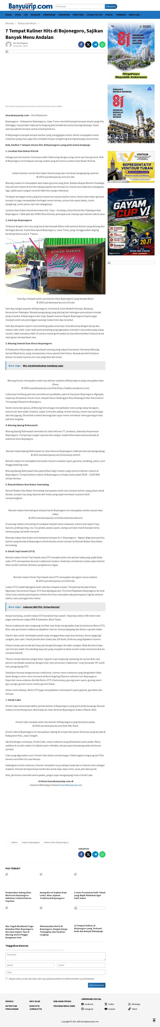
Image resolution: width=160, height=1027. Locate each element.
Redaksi (9, 1001)
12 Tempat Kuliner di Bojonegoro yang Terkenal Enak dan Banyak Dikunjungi (88, 928)
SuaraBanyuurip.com (71, 785)
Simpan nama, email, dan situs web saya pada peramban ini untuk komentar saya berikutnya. (52, 978)
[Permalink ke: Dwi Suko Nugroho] (8, 44)
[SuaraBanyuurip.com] (30, 6)
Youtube (111, 1009)
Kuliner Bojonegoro (31, 842)
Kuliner (14, 842)
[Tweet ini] (88, 44)
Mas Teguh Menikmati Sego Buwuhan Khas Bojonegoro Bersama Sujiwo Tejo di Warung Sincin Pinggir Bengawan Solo (19, 932)
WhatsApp (136, 1004)
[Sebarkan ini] (81, 44)
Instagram (89, 1009)
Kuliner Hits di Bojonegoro (56, 842)
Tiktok (134, 1009)
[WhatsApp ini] (102, 44)
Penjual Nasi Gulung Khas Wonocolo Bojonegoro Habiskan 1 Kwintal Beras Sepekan (18, 896)
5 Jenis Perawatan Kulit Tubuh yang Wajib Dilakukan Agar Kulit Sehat (89, 895)
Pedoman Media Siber (64, 1006)
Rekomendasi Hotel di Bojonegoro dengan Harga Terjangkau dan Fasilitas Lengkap (53, 930)
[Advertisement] (55, 815)
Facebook (89, 1004)
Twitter (111, 1004)
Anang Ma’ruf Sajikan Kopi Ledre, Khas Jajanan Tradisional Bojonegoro (53, 895)
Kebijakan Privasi (62, 1001)
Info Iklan (34, 1001)
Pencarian (111, 6)
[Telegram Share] (95, 44)
